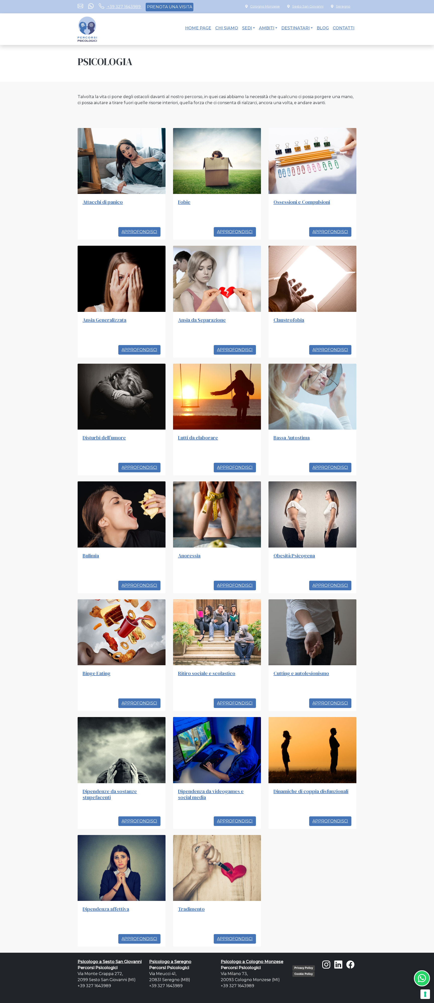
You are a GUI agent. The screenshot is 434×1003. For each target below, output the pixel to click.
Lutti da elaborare (198, 437)
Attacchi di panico (103, 201)
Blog (323, 28)
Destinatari (295, 28)
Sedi (247, 28)
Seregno (343, 6)
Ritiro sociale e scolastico (206, 673)
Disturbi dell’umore (104, 437)
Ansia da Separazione (202, 319)
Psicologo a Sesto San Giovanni (110, 961)
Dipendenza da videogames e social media (211, 794)
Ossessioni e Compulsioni (302, 201)
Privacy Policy (303, 968)
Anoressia (189, 555)
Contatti (343, 28)
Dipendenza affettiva (106, 908)
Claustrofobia (289, 319)
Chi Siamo (226, 28)
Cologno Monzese (265, 6)
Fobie (184, 201)
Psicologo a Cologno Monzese (252, 961)
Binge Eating (97, 673)
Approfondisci (139, 231)
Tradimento (191, 908)
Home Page (198, 28)
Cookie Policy (303, 974)
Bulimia (91, 555)
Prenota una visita (169, 7)
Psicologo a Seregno (170, 961)
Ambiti (266, 28)
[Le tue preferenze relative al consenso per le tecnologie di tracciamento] (425, 994)
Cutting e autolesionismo (301, 673)
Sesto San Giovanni (307, 6)
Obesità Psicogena (294, 555)
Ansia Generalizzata (104, 319)
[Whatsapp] (91, 6)
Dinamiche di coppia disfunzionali (311, 791)
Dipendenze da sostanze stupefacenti (110, 794)
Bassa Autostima (292, 437)
